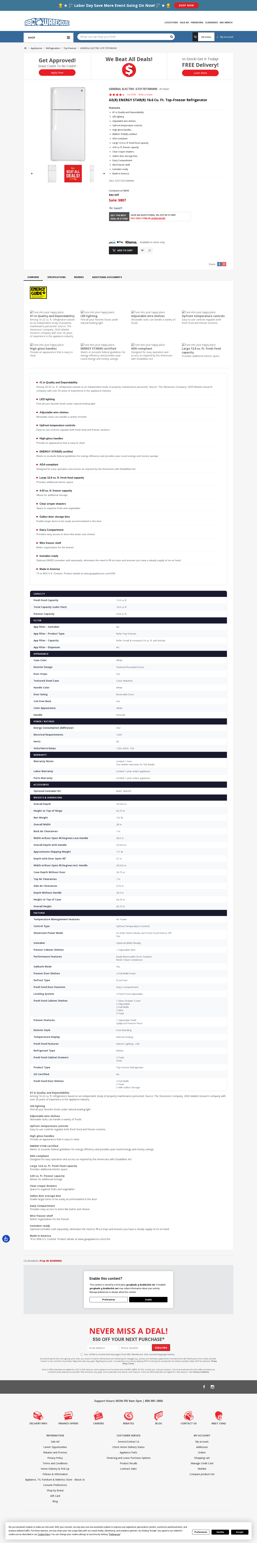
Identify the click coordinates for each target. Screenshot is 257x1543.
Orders (202, 1452)
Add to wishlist (142, 250)
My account (202, 1441)
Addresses (202, 1447)
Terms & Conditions (201, 1372)
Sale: (113, 200)
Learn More (200, 73)
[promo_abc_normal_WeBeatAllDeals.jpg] (73, 181)
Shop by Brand (55, 1490)
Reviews (79, 277)
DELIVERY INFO (38, 1423)
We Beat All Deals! (129, 59)
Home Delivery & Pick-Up (55, 1468)
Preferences (200, 1532)
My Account (226, 37)
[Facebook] (204, 1387)
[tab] (33, 277)
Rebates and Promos (55, 1452)
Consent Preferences (55, 1485)
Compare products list (202, 1474)
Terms (131, 1363)
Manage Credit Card (202, 1463)
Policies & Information (55, 1474)
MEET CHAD (219, 1423)
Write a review (145, 94)
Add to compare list (149, 250)
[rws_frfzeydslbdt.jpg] (93, 181)
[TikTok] (229, 1387)
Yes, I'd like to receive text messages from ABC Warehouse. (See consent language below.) (129, 1354)
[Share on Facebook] (219, 264)
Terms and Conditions (55, 1463)
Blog (55, 1501)
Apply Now (57, 72)
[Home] (25, 48)
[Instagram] (212, 1387)
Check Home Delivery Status (128, 1447)
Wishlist (202, 1468)
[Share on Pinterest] (224, 264)
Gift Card (55, 1495)
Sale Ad (55, 1441)
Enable (148, 1299)
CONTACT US (189, 1423)
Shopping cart (202, 1458)
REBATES (128, 1423)
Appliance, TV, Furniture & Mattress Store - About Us (55, 1479)
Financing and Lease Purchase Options (129, 1458)
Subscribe (161, 1347)
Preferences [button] (114, 1534)
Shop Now (186, 5)
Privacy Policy (55, 1458)
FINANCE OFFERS (68, 1423)
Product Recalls (128, 1463)
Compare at (116, 190)
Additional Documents (107, 277)
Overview (33, 277)
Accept (239, 1532)
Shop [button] (31, 37)
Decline (220, 1532)
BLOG (158, 1423)
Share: (212, 264)
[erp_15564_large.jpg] (68, 124)
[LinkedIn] (221, 1387)
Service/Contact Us (128, 1441)
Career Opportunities (55, 1447)
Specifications (56, 277)
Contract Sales (128, 1468)
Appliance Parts (128, 1452)
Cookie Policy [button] (44, 1534)
